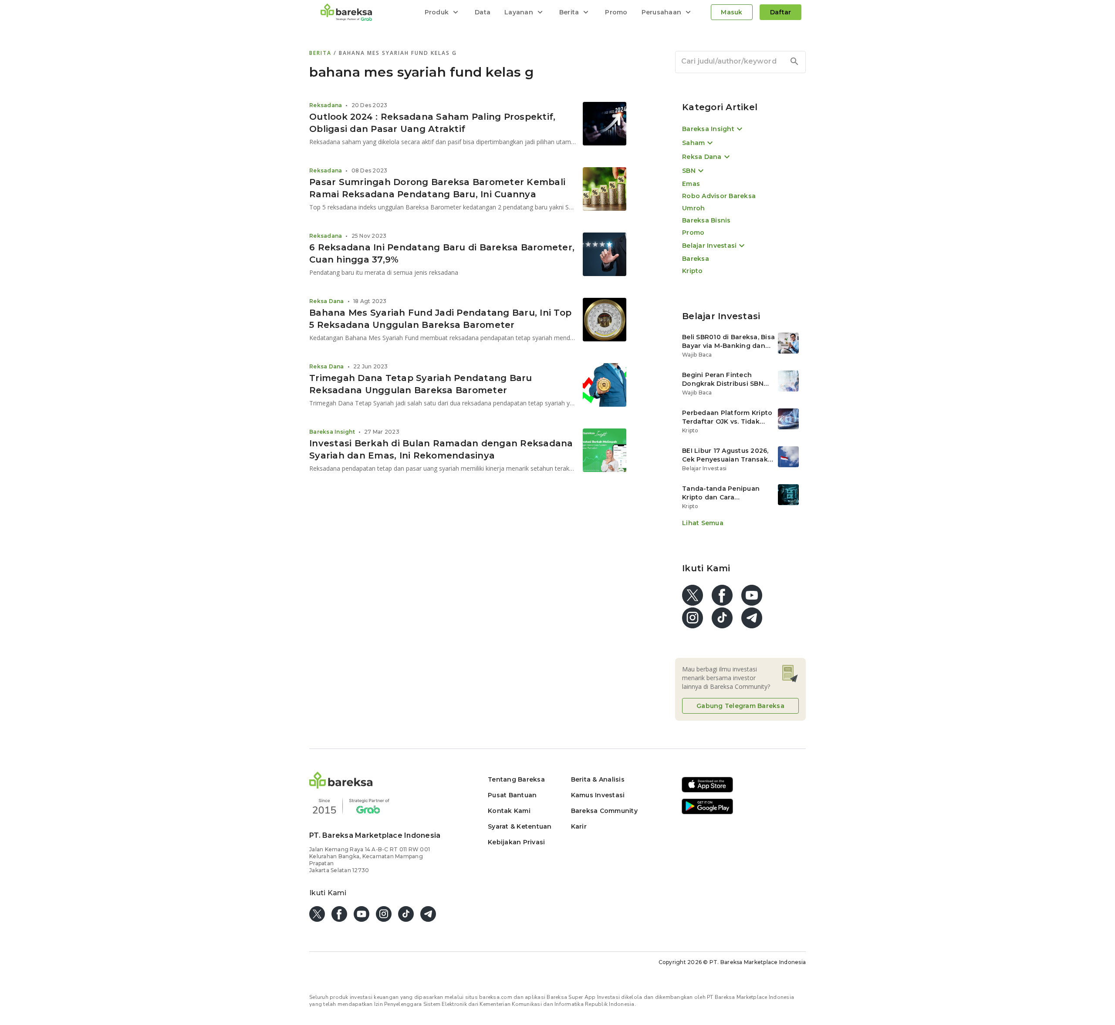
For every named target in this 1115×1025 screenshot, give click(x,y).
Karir (579, 826)
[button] (341, 786)
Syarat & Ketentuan (520, 826)
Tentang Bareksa (516, 779)
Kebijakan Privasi (516, 842)
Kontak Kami (509, 811)
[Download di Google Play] (707, 813)
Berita (321, 53)
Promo (616, 12)
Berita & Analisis (598, 779)
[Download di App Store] (707, 791)
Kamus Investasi (598, 795)
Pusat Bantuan (512, 795)
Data (482, 12)
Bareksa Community (604, 811)
